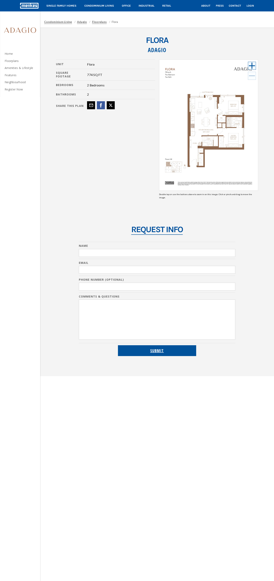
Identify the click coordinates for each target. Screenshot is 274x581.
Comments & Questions (99, 296)
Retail (166, 5)
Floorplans (12, 61)
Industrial (146, 5)
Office (126, 5)
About (205, 5)
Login (250, 5)
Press (220, 5)
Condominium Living (99, 5)
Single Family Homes (61, 5)
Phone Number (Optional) (101, 279)
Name (83, 246)
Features (10, 75)
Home (9, 54)
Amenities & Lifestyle (19, 68)
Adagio (82, 21)
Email (83, 263)
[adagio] (20, 30)
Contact (235, 5)
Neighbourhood (15, 82)
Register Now (14, 89)
